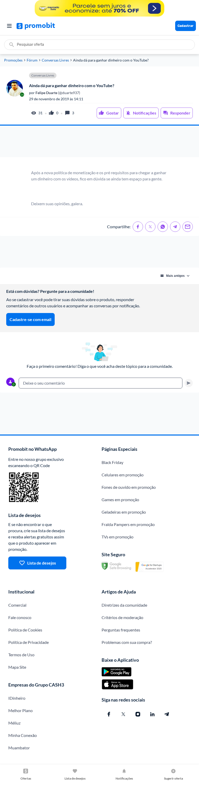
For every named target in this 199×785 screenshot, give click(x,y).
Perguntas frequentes (121, 629)
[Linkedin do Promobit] (152, 714)
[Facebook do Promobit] (109, 714)
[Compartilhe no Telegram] (175, 227)
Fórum (32, 60)
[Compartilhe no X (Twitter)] (150, 227)
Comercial (17, 605)
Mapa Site (17, 667)
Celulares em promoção (123, 474)
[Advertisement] (99, 141)
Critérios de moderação (122, 617)
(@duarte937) (57, 93)
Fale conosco (19, 617)
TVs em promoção (117, 536)
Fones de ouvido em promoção (129, 487)
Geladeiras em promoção (124, 511)
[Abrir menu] (9, 26)
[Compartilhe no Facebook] (138, 227)
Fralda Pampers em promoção (128, 524)
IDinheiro (16, 698)
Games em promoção (120, 499)
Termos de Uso (21, 654)
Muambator (19, 747)
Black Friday (112, 462)
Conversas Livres (55, 60)
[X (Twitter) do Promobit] (123, 714)
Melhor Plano (20, 710)
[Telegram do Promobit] (167, 714)
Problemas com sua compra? (127, 642)
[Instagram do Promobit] (138, 714)
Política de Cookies (25, 629)
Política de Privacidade (28, 642)
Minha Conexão (22, 735)
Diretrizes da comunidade (124, 605)
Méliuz (14, 722)
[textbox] (100, 383)
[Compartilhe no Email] (187, 227)
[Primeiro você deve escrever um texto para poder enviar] (188, 383)
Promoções (13, 60)
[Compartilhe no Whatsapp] (163, 227)
